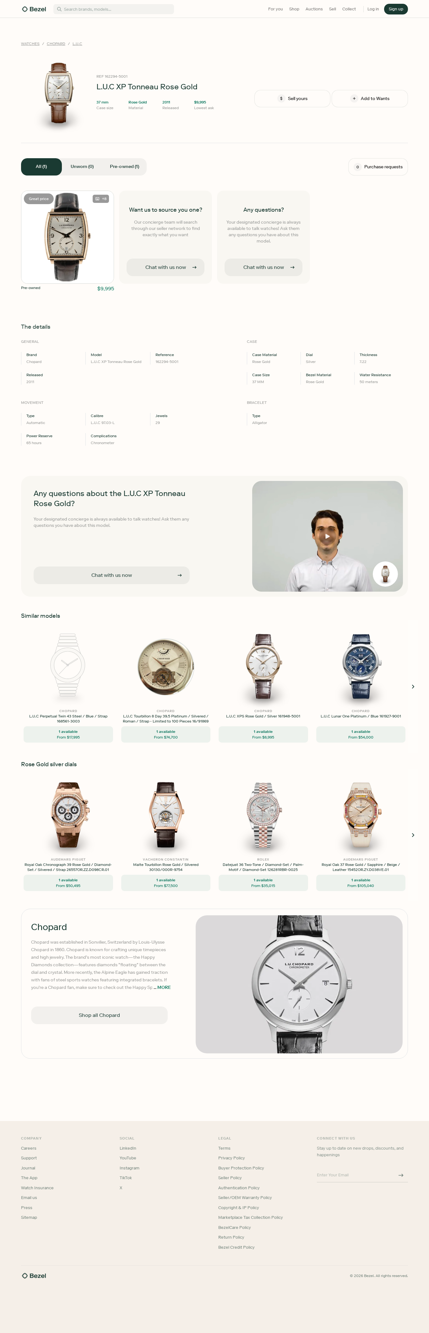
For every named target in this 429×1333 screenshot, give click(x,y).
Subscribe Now (181, 694)
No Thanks (181, 710)
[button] (181, 635)
